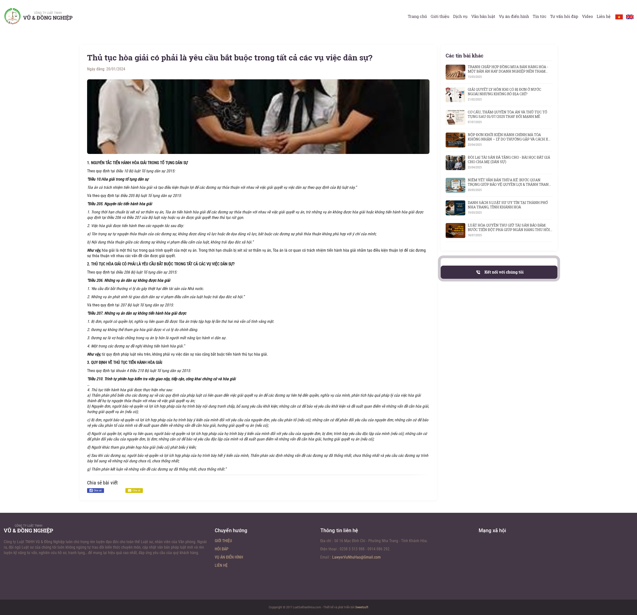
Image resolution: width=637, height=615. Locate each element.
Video (587, 16)
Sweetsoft (361, 607)
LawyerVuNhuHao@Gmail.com (356, 557)
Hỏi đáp (221, 549)
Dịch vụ (460, 16)
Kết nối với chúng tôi (504, 272)
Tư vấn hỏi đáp (564, 16)
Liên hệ (604, 16)
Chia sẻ (98, 490)
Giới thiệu (440, 16)
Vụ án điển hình (514, 16)
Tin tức (539, 16)
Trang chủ (417, 16)
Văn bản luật (483, 16)
